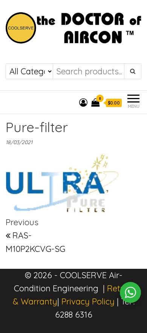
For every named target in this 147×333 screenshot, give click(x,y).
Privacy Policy (88, 301)
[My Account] (83, 102)
